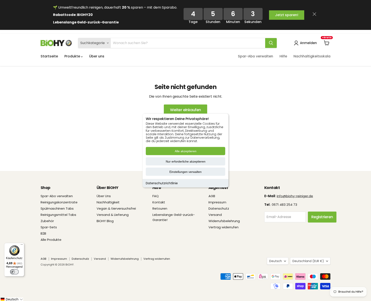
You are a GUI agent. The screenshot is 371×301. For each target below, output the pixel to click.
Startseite (49, 56)
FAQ (155, 196)
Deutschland (308, 261)
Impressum (217, 202)
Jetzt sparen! (286, 14)
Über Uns (104, 196)
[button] (11, 299)
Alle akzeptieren (185, 151)
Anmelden (308, 43)
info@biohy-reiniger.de (295, 196)
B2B (43, 233)
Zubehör (47, 221)
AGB (211, 196)
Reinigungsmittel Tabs (58, 214)
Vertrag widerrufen (223, 227)
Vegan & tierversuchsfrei (116, 208)
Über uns (96, 56)
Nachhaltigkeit (108, 202)
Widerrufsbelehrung (224, 221)
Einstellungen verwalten (185, 172)
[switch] (14, 271)
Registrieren (322, 217)
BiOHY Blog (105, 221)
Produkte (72, 56)
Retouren (159, 208)
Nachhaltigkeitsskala (311, 56)
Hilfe (283, 56)
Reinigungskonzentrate (59, 202)
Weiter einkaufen (185, 109)
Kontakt (158, 202)
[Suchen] (271, 43)
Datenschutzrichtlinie (162, 183)
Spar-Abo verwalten (255, 56)
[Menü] (21, 245)
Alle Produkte (51, 239)
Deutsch (275, 261)
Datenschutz (218, 208)
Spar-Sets (49, 227)
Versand (215, 214)
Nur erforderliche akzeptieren (185, 161)
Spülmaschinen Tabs (57, 208)
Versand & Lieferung (113, 214)
